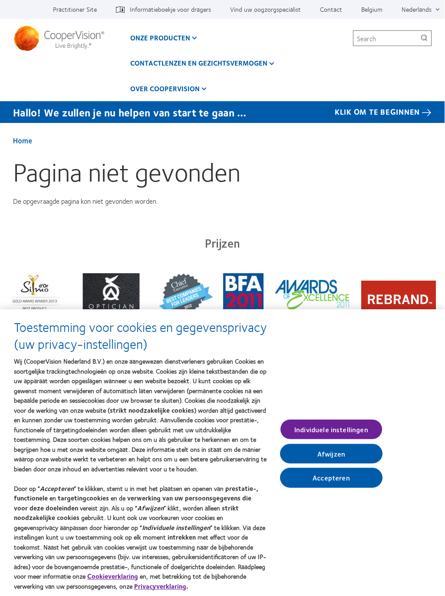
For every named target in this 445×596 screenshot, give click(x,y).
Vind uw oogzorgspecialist (265, 9)
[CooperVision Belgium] (62, 38)
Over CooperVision (165, 88)
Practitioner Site (75, 9)
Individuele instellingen (331, 429)
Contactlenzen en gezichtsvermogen (198, 62)
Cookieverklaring (112, 576)
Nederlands (417, 9)
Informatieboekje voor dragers (170, 9)
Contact (331, 9)
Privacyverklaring (160, 586)
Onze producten (160, 37)
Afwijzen (331, 453)
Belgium (371, 9)
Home (22, 140)
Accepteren (331, 477)
